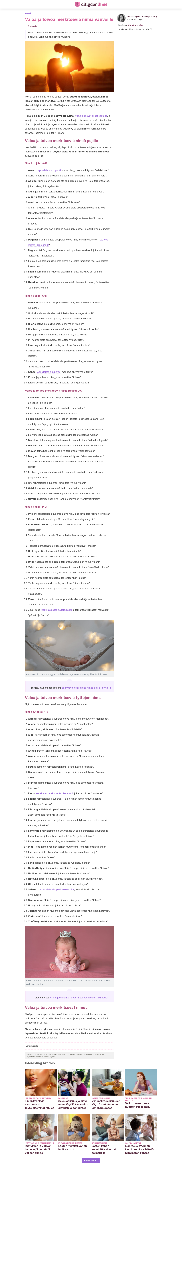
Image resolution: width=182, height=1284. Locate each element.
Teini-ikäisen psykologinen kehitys (138, 1099)
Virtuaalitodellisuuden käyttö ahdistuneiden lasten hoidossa (106, 1104)
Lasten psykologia (101, 1098)
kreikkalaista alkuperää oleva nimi (54, 793)
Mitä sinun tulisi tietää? (70, 1143)
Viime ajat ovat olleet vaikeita (91, 115)
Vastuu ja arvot (133, 1143)
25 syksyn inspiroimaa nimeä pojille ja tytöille (86, 687)
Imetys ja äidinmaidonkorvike (39, 1143)
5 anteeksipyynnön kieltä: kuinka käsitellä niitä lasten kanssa (139, 1149)
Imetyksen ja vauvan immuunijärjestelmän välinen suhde (38, 1149)
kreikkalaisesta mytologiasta (57, 609)
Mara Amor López (135, 20)
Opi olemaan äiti (100, 1143)
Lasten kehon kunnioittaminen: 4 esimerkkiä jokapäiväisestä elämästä (104, 1149)
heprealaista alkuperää (49, 170)
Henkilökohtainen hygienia (38, 1098)
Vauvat (28, 13)
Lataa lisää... (91, 1160)
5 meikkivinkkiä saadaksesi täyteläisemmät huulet (39, 1104)
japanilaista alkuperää (48, 372)
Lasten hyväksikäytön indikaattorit (72, 1147)
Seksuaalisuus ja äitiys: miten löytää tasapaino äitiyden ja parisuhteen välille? (73, 1104)
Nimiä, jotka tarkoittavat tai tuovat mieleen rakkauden (79, 997)
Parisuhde (63, 1098)
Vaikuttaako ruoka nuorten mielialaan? (137, 1105)
